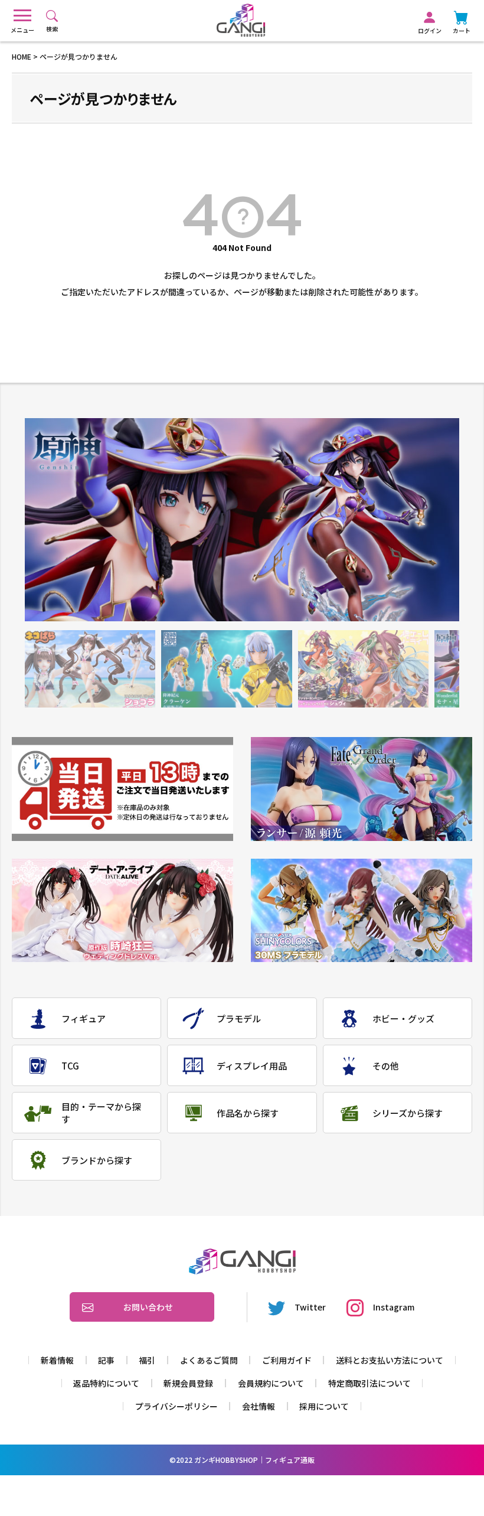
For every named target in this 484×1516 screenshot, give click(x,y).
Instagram (393, 1307)
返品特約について (106, 1383)
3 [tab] (363, 669)
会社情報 (258, 1406)
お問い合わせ (148, 1307)
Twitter (310, 1307)
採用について (324, 1406)
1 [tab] (90, 669)
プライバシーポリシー (176, 1406)
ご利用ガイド (287, 1360)
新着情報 (57, 1360)
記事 (106, 1360)
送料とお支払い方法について (389, 1360)
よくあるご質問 (209, 1360)
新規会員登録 (188, 1383)
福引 (147, 1360)
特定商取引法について (369, 1383)
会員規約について (271, 1383)
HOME (21, 56)
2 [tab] (226, 669)
